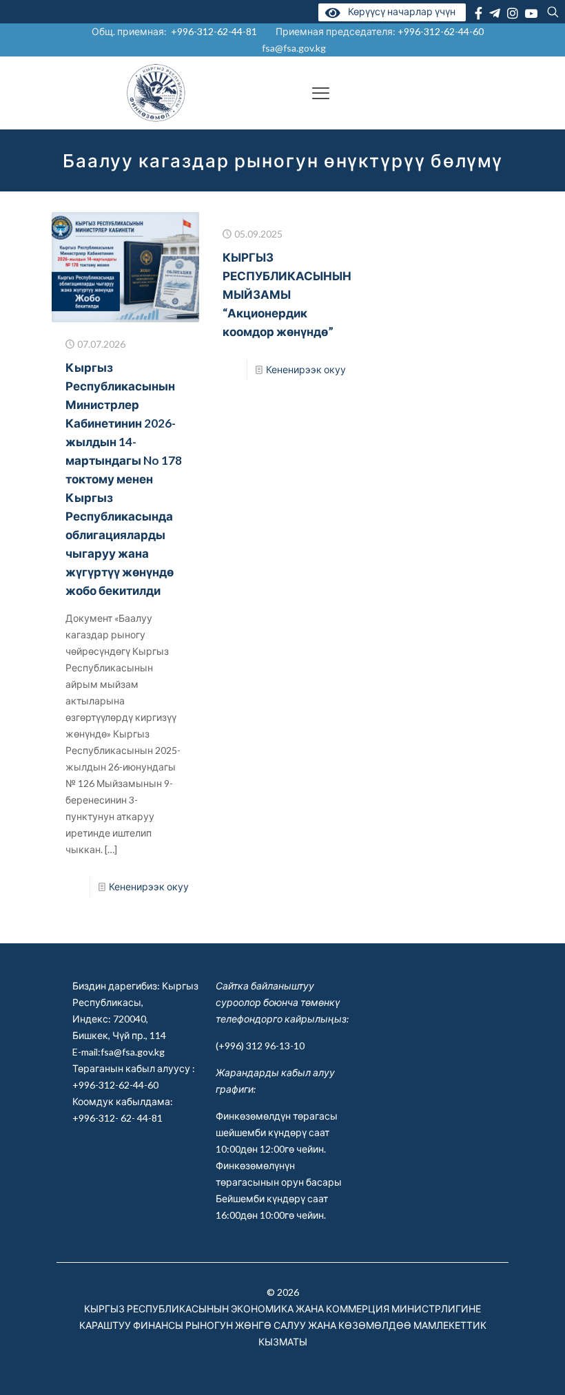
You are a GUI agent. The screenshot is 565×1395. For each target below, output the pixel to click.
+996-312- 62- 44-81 (117, 1118)
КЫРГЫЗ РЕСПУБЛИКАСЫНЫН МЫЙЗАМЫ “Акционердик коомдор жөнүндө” (287, 294)
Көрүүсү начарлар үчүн (399, 11)
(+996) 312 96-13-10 (260, 1045)
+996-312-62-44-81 (214, 31)
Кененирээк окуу (149, 886)
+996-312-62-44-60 (442, 31)
